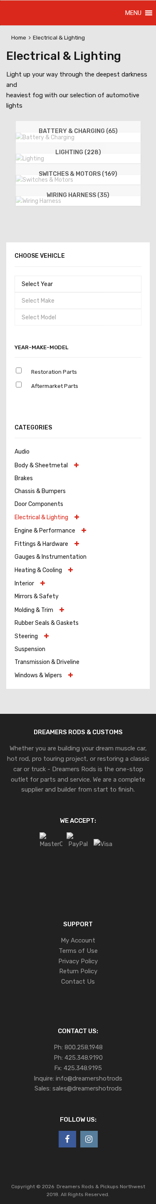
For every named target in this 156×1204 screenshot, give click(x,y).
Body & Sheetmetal (41, 465)
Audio (22, 451)
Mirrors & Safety (37, 596)
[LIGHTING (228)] (30, 158)
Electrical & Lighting (41, 517)
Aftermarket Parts (54, 386)
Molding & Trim (34, 610)
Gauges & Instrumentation (51, 556)
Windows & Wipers (38, 675)
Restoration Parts (54, 372)
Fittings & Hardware (41, 543)
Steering (26, 636)
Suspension (30, 649)
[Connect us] (67, 1139)
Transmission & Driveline (47, 662)
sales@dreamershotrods (87, 1088)
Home (18, 37)
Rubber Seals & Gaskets (47, 622)
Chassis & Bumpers (40, 491)
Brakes (24, 478)
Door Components (39, 504)
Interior (24, 583)
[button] (133, 12)
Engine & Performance (45, 530)
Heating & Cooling (38, 570)
